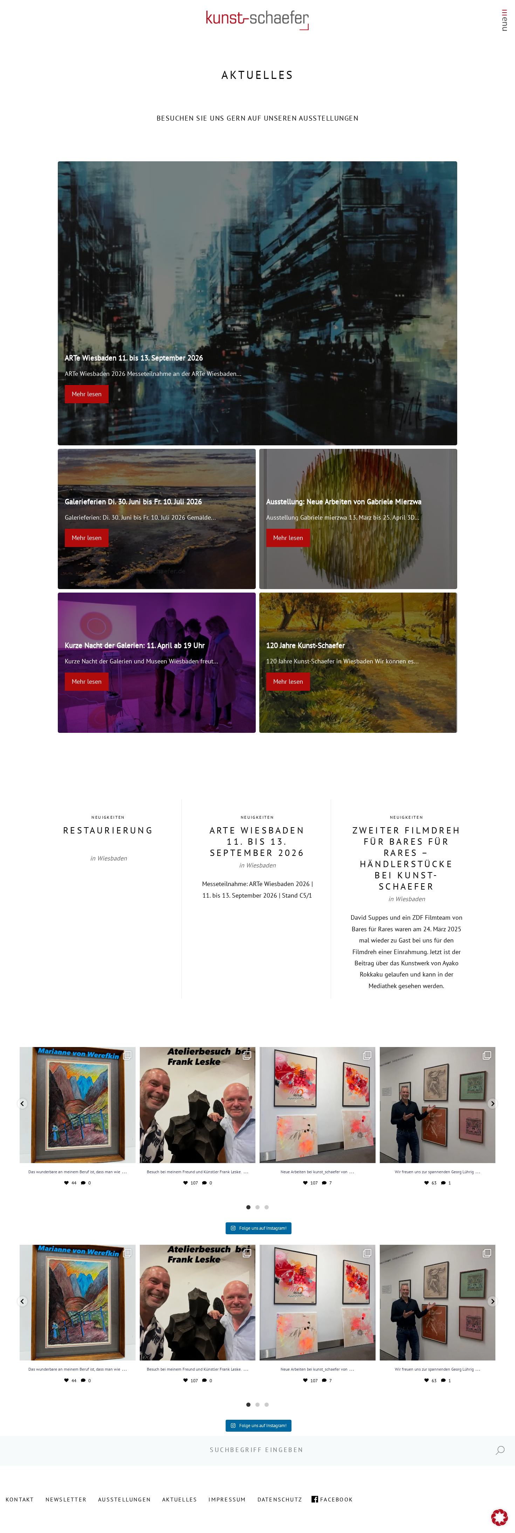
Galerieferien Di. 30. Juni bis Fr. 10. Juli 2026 (133, 501)
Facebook (336, 1499)
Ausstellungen (124, 1499)
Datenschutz (280, 1499)
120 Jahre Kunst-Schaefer (305, 645)
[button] (22, 1104)
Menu (504, 22)
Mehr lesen (87, 394)
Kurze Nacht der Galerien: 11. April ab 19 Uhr (135, 645)
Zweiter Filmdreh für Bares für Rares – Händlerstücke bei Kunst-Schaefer (406, 858)
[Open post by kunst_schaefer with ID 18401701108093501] (198, 1105)
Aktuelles (179, 1499)
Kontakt (20, 1499)
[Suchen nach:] (257, 1450)
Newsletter (66, 1499)
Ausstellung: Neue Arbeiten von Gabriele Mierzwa (343, 501)
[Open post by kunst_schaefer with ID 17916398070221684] (78, 1105)
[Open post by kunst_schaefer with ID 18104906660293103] (438, 1105)
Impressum (227, 1499)
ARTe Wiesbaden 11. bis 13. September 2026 (134, 358)
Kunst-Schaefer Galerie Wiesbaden (257, 20)
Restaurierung (108, 830)
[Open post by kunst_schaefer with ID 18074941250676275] (318, 1105)
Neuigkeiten (108, 817)
